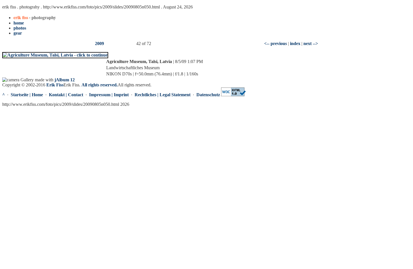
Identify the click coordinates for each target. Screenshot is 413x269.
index (295, 43)
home (18, 23)
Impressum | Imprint (109, 94)
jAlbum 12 (65, 79)
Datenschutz (208, 94)
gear (17, 33)
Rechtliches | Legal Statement (162, 94)
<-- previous (275, 43)
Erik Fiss (54, 84)
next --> (310, 43)
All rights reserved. (99, 84)
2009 (99, 43)
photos (19, 28)
